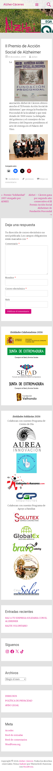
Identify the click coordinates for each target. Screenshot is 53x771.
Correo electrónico (16, 288)
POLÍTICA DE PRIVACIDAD (18, 700)
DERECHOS (11, 696)
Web (7, 299)
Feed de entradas (14, 735)
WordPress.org (13, 744)
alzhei (34, 57)
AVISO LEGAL (12, 705)
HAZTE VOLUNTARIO (16, 625)
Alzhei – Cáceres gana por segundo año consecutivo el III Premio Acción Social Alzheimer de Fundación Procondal (40, 205)
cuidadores (14, 179)
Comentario (12, 243)
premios (29, 179)
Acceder (9, 730)
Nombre (10, 277)
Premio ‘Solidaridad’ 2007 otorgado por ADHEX (13, 198)
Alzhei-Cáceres (13, 4)
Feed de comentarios (16, 739)
